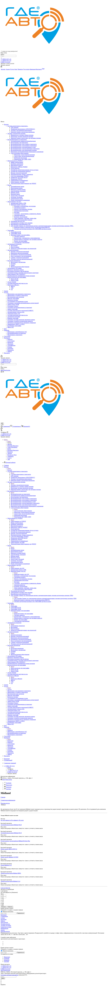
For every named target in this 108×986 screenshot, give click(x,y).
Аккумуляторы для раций (18, 191)
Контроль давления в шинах (15, 269)
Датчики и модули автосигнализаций (21, 259)
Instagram (8, 787)
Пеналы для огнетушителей (19, 173)
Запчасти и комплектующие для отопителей (23, 248)
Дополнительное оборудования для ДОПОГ (23, 183)
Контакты (7, 353)
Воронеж (10, 452)
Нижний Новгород (12, 445)
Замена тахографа (12, 309)
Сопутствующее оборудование (20, 153)
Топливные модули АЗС (18, 221)
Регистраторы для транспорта (19, 142)
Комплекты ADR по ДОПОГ (19, 167)
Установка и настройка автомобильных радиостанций (23, 303)
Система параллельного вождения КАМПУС (20, 310)
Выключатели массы (17, 165)
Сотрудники (11, 341)
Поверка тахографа (12, 318)
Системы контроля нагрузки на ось (17, 283)
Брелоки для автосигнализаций (20, 251)
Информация (4, 928)
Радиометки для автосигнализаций (21, 254)
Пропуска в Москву (13, 285)
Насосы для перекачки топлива (23, 209)
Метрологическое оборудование (20, 266)
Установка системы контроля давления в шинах (21, 319)
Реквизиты (10, 350)
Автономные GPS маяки (14, 268)
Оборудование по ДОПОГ (15, 160)
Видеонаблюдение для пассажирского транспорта (25, 148)
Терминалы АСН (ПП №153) (19, 177)
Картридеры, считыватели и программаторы (27, 238)
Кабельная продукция (20, 157)
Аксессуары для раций (17, 195)
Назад (9, 441)
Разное (13, 265)
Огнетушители (15, 168)
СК (12, 289)
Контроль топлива (12, 300)
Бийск (9, 448)
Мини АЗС (10, 327)
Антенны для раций (16, 197)
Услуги (6, 292)
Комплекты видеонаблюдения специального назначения (27, 151)
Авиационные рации (17, 198)
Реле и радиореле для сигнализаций (21, 256)
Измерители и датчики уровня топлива (22, 135)
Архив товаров (11, 282)
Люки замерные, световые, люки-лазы (25, 218)
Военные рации (15, 194)
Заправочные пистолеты (21, 210)
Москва (9, 444)
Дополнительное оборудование (23, 220)
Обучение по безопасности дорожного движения (21, 322)
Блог (5, 328)
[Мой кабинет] (1, 67)
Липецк (9, 453)
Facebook (8, 783)
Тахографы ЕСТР (16, 232)
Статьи (3, 918)
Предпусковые (15, 247)
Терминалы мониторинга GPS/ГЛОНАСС (23, 129)
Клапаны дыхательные (20, 216)
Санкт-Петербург (12, 447)
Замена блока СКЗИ (13, 304)
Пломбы (13, 263)
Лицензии (10, 344)
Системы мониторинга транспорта (17, 126)
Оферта (9, 351)
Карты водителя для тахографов (16, 277)
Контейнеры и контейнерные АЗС (21, 224)
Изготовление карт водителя (15, 297)
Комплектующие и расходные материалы (23, 132)
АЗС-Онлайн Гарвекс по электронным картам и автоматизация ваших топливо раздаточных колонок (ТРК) (42, 226)
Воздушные (14, 245)
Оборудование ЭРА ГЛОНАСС (16, 274)
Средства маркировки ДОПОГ (20, 176)
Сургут (9, 458)
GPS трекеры (14, 127)
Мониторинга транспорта (14, 335)
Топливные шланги (19, 207)
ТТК (12, 288)
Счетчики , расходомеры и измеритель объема (27, 213)
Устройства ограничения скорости (21, 171)
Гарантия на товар (6, 927)
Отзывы (9, 347)
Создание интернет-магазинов (9, 975)
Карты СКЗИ (14, 280)
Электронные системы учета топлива (21, 223)
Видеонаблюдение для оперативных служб (23, 147)
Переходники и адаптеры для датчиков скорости (28, 239)
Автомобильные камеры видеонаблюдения (23, 141)
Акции (6, 291)
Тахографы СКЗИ (16, 233)
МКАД (13, 286)
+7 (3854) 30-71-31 (6, 59)
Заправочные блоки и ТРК (18, 203)
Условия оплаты (5, 924)
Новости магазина (7, 911)
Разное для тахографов (20, 241)
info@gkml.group (5, 370)
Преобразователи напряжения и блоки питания (21, 275)
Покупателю (4, 922)
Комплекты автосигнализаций (19, 253)
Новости (9, 339)
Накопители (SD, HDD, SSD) (22, 159)
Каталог (6, 124)
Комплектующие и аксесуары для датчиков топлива (26, 138)
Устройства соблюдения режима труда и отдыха (24, 170)
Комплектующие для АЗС (18, 204)
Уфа (8, 459)
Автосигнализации (13, 250)
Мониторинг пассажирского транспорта (19, 294)
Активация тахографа (13, 316)
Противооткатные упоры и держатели (22, 174)
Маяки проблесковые (17, 162)
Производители (5, 931)
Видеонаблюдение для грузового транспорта (24, 144)
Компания (7, 338)
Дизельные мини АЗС (13, 313)
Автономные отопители (14, 244)
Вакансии (10, 342)
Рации (9, 185)
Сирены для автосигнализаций (20, 257)
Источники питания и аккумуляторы (18, 271)
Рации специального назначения (20, 200)
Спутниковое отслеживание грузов (17, 301)
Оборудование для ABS (17, 182)
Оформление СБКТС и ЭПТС (16, 324)
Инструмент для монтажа (18, 262)
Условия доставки (6, 925)
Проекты (6, 330)
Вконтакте (9, 785)
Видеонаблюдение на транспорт (16, 333)
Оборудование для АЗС (14, 201)
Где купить (7, 336)
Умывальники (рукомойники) (19, 180)
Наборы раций (15, 192)
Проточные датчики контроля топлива (22, 136)
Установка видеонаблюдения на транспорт (19, 307)
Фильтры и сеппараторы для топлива (25, 206)
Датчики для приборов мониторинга (21, 130)
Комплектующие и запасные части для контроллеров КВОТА (32, 227)
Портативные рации (17, 188)
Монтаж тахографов (13, 298)
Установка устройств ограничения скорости (20, 321)
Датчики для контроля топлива (16, 133)
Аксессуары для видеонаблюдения (24, 156)
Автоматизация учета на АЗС (15, 312)
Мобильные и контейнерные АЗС (17, 331)
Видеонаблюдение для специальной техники (24, 150)
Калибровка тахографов (14, 325)
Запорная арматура (19, 215)
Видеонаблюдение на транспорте (17, 139)
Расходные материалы (14, 260)
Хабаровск (10, 456)
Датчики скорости (19, 236)
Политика (10, 348)
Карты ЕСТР (14, 279)
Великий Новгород (13, 450)
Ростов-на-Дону (12, 455)
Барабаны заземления (17, 164)
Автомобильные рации (17, 186)
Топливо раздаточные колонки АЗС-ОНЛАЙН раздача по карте (32, 229)
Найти (2, 978)
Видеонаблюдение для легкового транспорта (24, 145)
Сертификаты (11, 345)
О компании (4, 916)
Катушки (16, 212)
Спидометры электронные (21, 242)
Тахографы (10, 230)
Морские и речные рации (18, 189)
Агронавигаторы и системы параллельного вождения (22, 272)
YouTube (8, 789)
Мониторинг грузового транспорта (17, 295)
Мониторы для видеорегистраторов (24, 154)
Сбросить (10, 906)
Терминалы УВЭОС (16, 179)
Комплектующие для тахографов (20, 235)
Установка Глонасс (12, 306)
